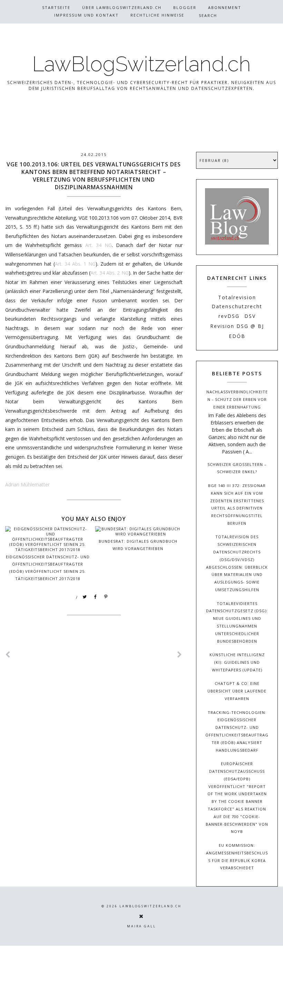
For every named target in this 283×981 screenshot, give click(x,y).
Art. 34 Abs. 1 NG (75, 263)
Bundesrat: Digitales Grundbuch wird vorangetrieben (138, 545)
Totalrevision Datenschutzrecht (237, 301)
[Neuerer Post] (8, 654)
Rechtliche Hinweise (157, 15)
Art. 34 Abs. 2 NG (109, 272)
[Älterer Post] (180, 654)
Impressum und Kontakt (86, 15)
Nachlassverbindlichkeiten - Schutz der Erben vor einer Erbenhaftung (237, 399)
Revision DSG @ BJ (237, 326)
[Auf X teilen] (85, 597)
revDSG (229, 316)
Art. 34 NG (98, 245)
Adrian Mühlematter (27, 484)
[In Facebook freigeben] (95, 597)
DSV (250, 316)
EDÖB (237, 336)
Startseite (56, 7)
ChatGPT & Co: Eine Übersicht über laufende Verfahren (236, 691)
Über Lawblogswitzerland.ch (122, 7)
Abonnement (224, 7)
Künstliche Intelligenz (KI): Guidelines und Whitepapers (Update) (237, 662)
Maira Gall (141, 926)
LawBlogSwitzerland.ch (141, 64)
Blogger (184, 7)
